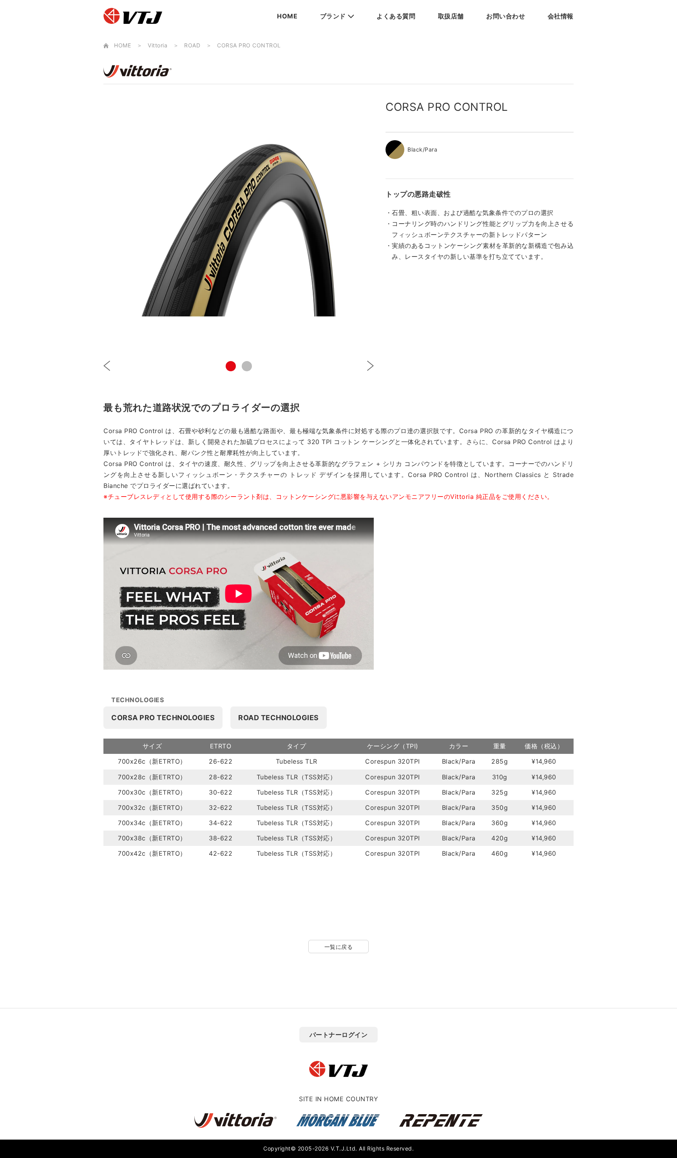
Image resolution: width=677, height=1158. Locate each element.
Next (370, 366)
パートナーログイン (339, 1035)
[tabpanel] (238, 223)
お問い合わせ (505, 16)
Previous (106, 366)
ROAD (192, 45)
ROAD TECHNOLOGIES (278, 718)
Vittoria (157, 45)
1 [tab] (231, 366)
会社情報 (561, 16)
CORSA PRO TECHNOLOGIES (163, 718)
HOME (287, 16)
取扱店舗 (451, 16)
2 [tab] (247, 366)
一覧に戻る (338, 946)
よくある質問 (396, 16)
